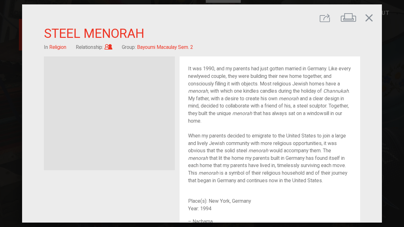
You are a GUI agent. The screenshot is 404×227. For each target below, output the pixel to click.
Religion (57, 47)
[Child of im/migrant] (108, 47)
